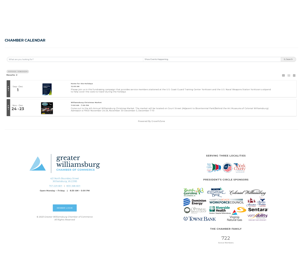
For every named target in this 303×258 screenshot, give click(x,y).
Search (289, 59)
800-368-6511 (73, 186)
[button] (283, 75)
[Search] (6, 7)
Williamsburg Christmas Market (86, 102)
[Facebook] (59, 198)
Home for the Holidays (82, 84)
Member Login (65, 208)
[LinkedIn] (70, 198)
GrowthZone (158, 121)
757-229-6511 (55, 186)
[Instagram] (65, 198)
